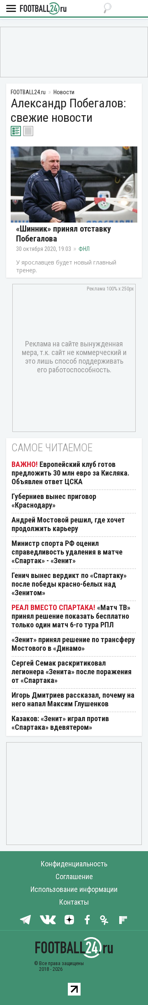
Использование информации (74, 889)
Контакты (74, 902)
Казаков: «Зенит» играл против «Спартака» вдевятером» (60, 722)
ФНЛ (84, 249)
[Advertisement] (74, 51)
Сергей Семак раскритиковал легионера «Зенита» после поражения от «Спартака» (72, 672)
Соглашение (74, 876)
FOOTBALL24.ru (43, 9)
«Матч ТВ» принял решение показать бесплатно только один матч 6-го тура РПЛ (71, 616)
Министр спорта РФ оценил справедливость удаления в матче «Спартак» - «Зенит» (67, 552)
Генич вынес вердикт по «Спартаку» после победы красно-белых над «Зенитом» (69, 584)
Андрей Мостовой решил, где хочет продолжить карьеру (68, 524)
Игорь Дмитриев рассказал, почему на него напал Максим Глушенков (73, 699)
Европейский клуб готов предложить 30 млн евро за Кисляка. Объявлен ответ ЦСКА (71, 473)
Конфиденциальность (74, 863)
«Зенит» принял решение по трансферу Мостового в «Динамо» (73, 643)
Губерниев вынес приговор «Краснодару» (54, 500)
